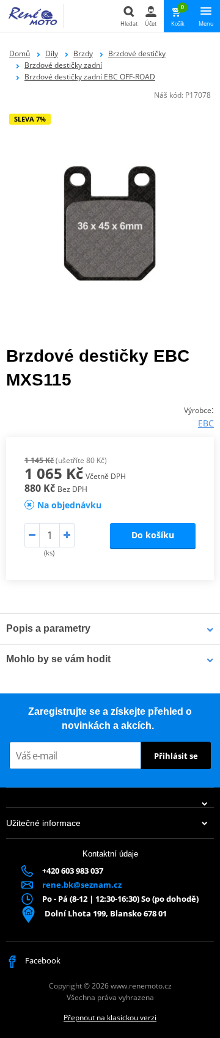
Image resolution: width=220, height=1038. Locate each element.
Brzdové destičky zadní (63, 65)
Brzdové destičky (137, 53)
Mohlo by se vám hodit (58, 659)
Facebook (42, 960)
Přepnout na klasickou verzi (110, 1017)
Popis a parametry (48, 628)
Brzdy (83, 53)
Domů (19, 53)
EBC (206, 423)
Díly (51, 53)
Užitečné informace (43, 823)
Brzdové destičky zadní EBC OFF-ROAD (89, 76)
